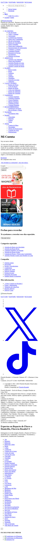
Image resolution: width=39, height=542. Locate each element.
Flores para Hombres (14, 61)
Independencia (9, 473)
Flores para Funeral (10, 470)
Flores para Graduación (15, 46)
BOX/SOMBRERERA (12, 107)
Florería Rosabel (24, 387)
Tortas (10, 122)
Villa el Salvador (9, 524)
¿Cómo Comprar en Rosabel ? (14, 283)
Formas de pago (9, 273)
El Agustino (8, 461)
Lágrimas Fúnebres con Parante (14, 250)
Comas (7, 460)
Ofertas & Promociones (15, 129)
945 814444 (28, 2)
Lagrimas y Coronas (14, 49)
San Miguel (8, 513)
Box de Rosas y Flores (15, 110)
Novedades (11, 127)
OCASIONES (9, 31)
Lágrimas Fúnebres (14, 98)
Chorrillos (8, 458)
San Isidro (8, 505)
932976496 (12, 2)
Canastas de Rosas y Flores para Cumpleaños (18, 254)
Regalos (7, 115)
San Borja (8, 503)
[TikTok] (21, 374)
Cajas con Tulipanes (14, 90)
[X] (21, 340)
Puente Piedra (9, 495)
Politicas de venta (10, 269)
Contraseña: (4, 168)
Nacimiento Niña (13, 113)
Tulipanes (11, 81)
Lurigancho (8, 485)
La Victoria (8, 478)
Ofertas (7, 123)
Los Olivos (8, 483)
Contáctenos (8, 268)
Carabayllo (8, 449)
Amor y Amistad (13, 34)
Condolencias (9, 95)
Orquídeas (11, 78)
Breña (6, 446)
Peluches (11, 118)
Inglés (12, 17)
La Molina (8, 476)
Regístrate (11, 11)
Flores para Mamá (10, 471)
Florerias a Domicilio (11, 465)
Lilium (10, 75)
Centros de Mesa (13, 125)
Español (7, 17)
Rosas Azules (12, 70)
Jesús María (8, 475)
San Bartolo (8, 502)
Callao (6, 448)
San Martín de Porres (11, 512)
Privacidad (8, 264)
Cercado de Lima (10, 454)
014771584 (4, 2)
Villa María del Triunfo (11, 525)
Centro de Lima (9, 453)
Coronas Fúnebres (13, 97)
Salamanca (8, 500)
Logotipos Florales (14, 51)
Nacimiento (8, 112)
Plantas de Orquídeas (14, 43)
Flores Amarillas (13, 44)
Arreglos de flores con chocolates (14, 247)
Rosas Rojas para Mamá (12, 498)
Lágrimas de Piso (13, 103)
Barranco (7, 441)
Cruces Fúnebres (13, 100)
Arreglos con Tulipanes (15, 59)
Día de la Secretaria (14, 41)
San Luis (7, 510)
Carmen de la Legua (11, 451)
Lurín (6, 486)
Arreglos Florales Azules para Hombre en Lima (19, 255)
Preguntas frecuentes (11, 274)
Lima (6, 480)
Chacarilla (8, 456)
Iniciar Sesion (12, 9)
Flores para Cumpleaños (15, 39)
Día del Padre (12, 32)
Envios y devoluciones (11, 266)
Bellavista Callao (10, 444)
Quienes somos (9, 263)
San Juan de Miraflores (11, 508)
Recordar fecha (6, 238)
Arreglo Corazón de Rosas (16, 66)
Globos (10, 120)
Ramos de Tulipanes (14, 91)
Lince (6, 481)
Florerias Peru (9, 468)
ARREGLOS (9, 58)
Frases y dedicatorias (11, 285)
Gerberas (11, 73)
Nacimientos (12, 54)
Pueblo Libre (8, 493)
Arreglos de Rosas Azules (12, 252)
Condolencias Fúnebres (15, 38)
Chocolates (11, 117)
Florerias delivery (10, 466)
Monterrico (8, 492)
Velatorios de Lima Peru (12, 287)
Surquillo (7, 520)
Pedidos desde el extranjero (13, 276)
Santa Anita (8, 515)
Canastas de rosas (13, 130)
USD (13, 16)
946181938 (20, 2)
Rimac (6, 497)
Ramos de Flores (13, 85)
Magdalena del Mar (10, 488)
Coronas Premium (13, 105)
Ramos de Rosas (13, 88)
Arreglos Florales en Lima (16, 63)
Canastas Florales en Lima (16, 64)
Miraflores (8, 490)
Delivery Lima (9, 290)
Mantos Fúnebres (13, 102)
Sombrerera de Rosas (14, 108)
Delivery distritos (10, 271)
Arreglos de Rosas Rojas (12, 249)
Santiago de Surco (10, 517)
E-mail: (3, 166)
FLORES (7, 68)
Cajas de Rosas (12, 86)
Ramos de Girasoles (14, 93)
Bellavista (7, 443)
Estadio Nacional (10, 463)
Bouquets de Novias (14, 53)
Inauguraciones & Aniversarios (17, 48)
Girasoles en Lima (13, 80)
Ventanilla (8, 522)
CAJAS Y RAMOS (10, 83)
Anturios (11, 76)
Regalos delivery (10, 288)
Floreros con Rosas (14, 56)
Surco (6, 519)
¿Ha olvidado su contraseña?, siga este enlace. (14, 162)
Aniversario (11, 36)
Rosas (10, 71)
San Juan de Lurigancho (12, 507)
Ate (6, 439)
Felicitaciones (12, 132)
